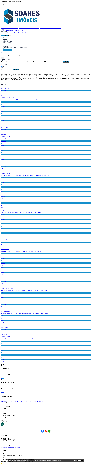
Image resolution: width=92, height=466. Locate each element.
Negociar (2, 392)
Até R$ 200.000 (4, 401)
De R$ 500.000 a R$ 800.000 (27, 401)
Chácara (47, 28)
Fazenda (51, 28)
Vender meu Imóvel (10, 32)
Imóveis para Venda (5, 447)
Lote (38, 28)
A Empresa (3, 32)
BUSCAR (66, 61)
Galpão (54, 28)
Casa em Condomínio (25, 28)
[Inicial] (21, 25)
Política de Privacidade (57, 460)
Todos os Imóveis (4, 28)
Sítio (44, 28)
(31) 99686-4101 (8, 50)
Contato (2, 34)
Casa (20, 28)
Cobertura (16, 28)
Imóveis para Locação (15, 447)
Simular (2, 378)
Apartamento (11, 28)
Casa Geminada (33, 28)
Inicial (4, 37)
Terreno (41, 28)
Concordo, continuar (79, 460)
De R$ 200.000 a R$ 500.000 (14, 401)
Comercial (58, 28)
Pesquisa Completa (18, 32)
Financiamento (25, 32)
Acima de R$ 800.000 (38, 401)
